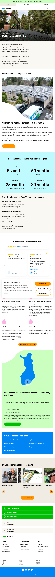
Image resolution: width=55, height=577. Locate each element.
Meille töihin (40, 549)
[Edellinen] (3, 491)
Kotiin (8, 4)
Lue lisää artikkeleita (27, 497)
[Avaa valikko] (52, 8)
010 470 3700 (10, 407)
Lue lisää (6, 293)
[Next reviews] (50, 265)
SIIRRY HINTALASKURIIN (8, 146)
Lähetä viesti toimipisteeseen (12, 424)
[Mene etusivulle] (6, 8)
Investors (39, 574)
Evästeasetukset (43, 293)
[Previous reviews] (4, 265)
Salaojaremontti (5, 546)
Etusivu (3, 33)
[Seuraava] (51, 491)
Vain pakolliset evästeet (43, 288)
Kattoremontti (10, 33)
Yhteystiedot (40, 551)
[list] (27, 177)
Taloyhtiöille (45, 4)
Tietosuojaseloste (17, 574)
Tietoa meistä (40, 544)
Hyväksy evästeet (43, 283)
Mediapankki (40, 554)
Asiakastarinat (23, 546)
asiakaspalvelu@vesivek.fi (13, 409)
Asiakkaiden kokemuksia (43, 546)
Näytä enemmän (34, 269)
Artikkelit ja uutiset (24, 544)
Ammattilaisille (26, 4)
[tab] (19, 279)
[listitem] (15, 171)
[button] (48, 8)
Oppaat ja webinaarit (24, 549)
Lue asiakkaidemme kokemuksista (27, 344)
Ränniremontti (5, 549)
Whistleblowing (33, 574)
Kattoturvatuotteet (6, 551)
